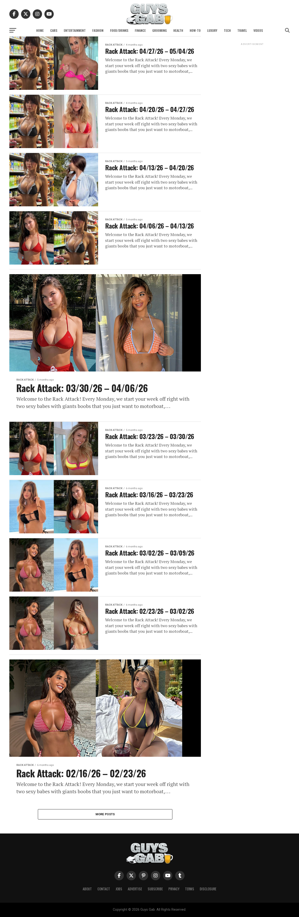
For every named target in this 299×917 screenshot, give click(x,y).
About (87, 888)
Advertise (135, 888)
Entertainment (75, 30)
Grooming (159, 30)
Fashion (97, 30)
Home (40, 30)
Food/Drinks (119, 30)
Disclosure (208, 888)
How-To (195, 30)
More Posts (105, 814)
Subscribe (155, 888)
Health (178, 30)
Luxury (212, 30)
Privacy (173, 888)
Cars (53, 30)
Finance (140, 30)
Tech (227, 30)
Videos (258, 30)
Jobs (119, 888)
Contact (103, 888)
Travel (242, 30)
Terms (189, 888)
